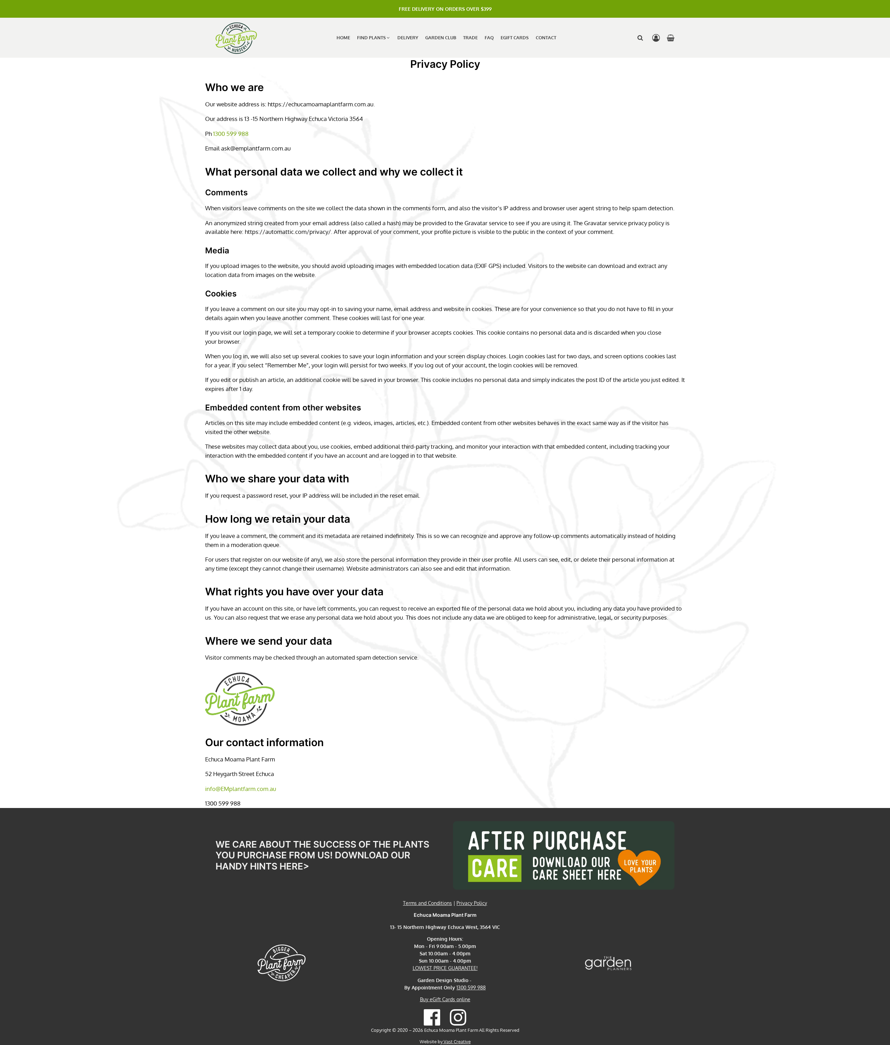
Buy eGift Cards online (445, 999)
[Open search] (640, 37)
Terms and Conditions (427, 903)
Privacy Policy (471, 903)
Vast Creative (457, 1041)
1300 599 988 (231, 133)
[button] (374, 38)
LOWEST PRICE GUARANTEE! (445, 968)
